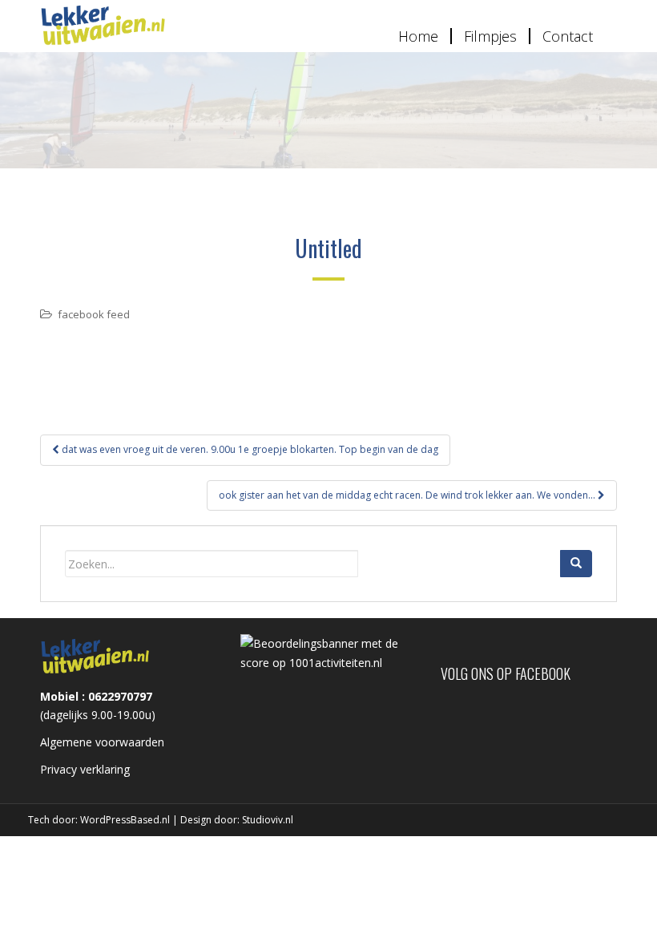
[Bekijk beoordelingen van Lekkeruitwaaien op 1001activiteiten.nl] (328, 652)
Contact (567, 36)
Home (418, 36)
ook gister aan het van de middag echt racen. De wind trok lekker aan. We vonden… (408, 495)
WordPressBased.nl (125, 820)
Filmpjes (490, 36)
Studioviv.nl (267, 820)
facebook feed (94, 314)
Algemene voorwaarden (102, 742)
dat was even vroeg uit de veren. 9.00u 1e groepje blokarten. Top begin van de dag (248, 449)
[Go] (576, 563)
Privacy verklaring (85, 769)
